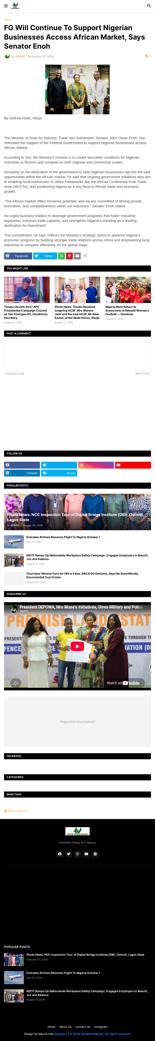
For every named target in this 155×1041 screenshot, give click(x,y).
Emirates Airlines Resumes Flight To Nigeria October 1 (63, 537)
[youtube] (133, 465)
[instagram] (96, 465)
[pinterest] (95, 854)
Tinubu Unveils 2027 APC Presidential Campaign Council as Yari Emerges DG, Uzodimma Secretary (25, 312)
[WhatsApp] (61, 256)
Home (8, 19)
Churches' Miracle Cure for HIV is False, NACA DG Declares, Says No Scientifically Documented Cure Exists (82, 575)
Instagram (101, 1026)
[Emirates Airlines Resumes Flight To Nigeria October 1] (14, 541)
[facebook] (22, 465)
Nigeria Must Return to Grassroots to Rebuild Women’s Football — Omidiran (127, 310)
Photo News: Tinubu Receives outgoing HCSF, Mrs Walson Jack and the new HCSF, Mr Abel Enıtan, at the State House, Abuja (77, 312)
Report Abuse (17, 810)
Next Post (142, 373)
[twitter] (59, 465)
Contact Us (82, 1026)
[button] (5, 6)
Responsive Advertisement (77, 721)
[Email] (77, 256)
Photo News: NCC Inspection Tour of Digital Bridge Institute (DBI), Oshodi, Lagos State (85, 954)
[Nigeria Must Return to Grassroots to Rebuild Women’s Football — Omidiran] (128, 290)
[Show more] (85, 256)
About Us (65, 1026)
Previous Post (15, 373)
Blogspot (60, 1034)
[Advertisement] (77, 410)
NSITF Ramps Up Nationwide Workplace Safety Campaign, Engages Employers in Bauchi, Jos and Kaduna (87, 557)
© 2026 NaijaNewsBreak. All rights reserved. (100, 1034)
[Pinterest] (69, 256)
